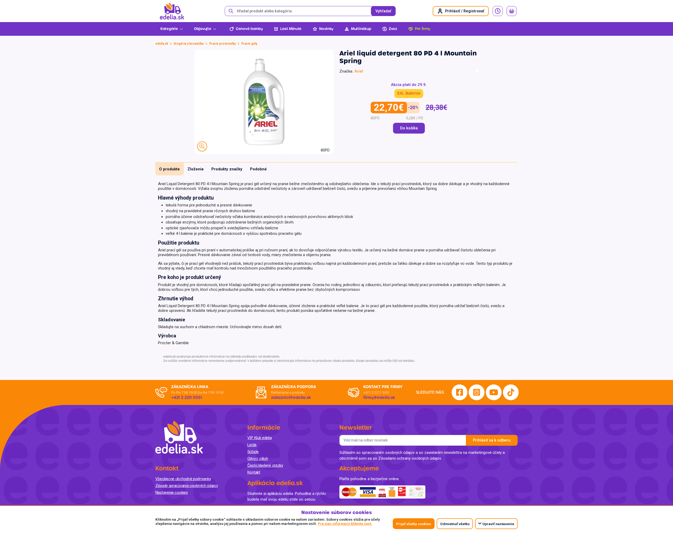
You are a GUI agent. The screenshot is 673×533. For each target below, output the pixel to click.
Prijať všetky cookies (413, 524)
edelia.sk (161, 43)
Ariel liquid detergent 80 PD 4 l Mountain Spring (408, 57)
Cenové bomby (249, 29)
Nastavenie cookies (171, 492)
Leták (252, 445)
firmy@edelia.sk (379, 397)
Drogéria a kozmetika (188, 43)
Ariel (358, 71)
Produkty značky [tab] (226, 169)
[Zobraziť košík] (512, 11)
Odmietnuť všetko (455, 524)
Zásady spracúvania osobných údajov (186, 485)
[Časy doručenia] (498, 11)
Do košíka (409, 128)
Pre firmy (422, 29)
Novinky (326, 29)
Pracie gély (249, 43)
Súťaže (253, 451)
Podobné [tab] (258, 169)
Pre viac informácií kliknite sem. (345, 523)
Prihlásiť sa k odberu (492, 440)
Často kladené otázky (265, 465)
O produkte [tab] (169, 169)
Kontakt (253, 472)
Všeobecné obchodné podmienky (183, 478)
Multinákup (361, 29)
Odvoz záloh (257, 458)
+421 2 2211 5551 (376, 392)
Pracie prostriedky (222, 43)
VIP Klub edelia (259, 437)
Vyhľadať (383, 11)
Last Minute (291, 29)
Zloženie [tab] (195, 169)
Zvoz (393, 29)
